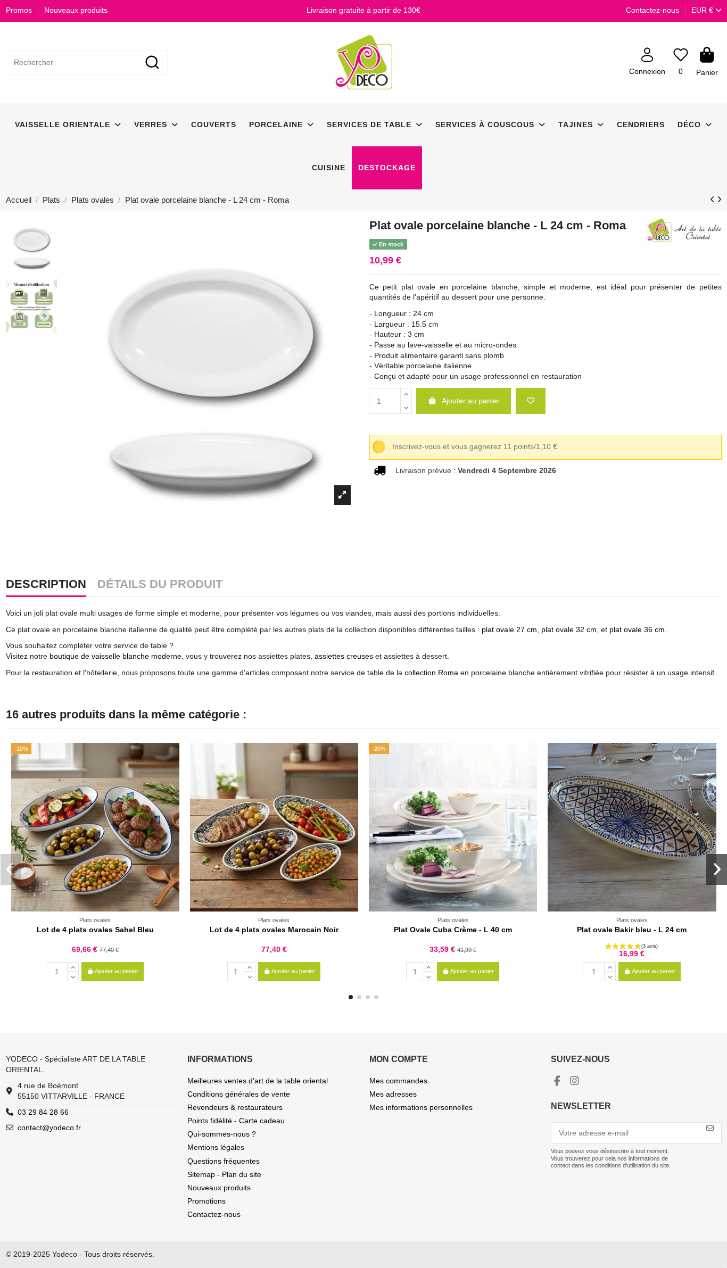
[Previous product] (713, 199)
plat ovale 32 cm (568, 629)
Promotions (206, 1201)
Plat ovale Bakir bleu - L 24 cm (632, 929)
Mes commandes (398, 1080)
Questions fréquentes (223, 1161)
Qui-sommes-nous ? (221, 1134)
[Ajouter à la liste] (531, 401)
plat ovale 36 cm (637, 629)
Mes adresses (393, 1094)
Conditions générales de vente (238, 1094)
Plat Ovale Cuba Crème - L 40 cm (453, 929)
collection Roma (431, 672)
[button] (351, 997)
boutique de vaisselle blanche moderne (115, 656)
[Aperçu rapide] (170, 777)
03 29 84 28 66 (43, 1112)
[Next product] (719, 199)
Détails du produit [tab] (159, 585)
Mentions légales (215, 1147)
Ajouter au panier (471, 400)
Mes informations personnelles (421, 1107)
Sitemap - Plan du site (224, 1174)
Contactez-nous (652, 10)
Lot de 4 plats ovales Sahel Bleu (95, 929)
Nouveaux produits (76, 10)
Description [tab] (46, 585)
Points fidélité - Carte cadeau (236, 1120)
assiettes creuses (344, 656)
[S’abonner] (710, 1128)
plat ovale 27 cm (509, 629)
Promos (20, 10)
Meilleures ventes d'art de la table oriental (257, 1080)
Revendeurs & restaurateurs (235, 1107)
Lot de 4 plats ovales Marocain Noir (274, 929)
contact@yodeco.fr (49, 1127)
